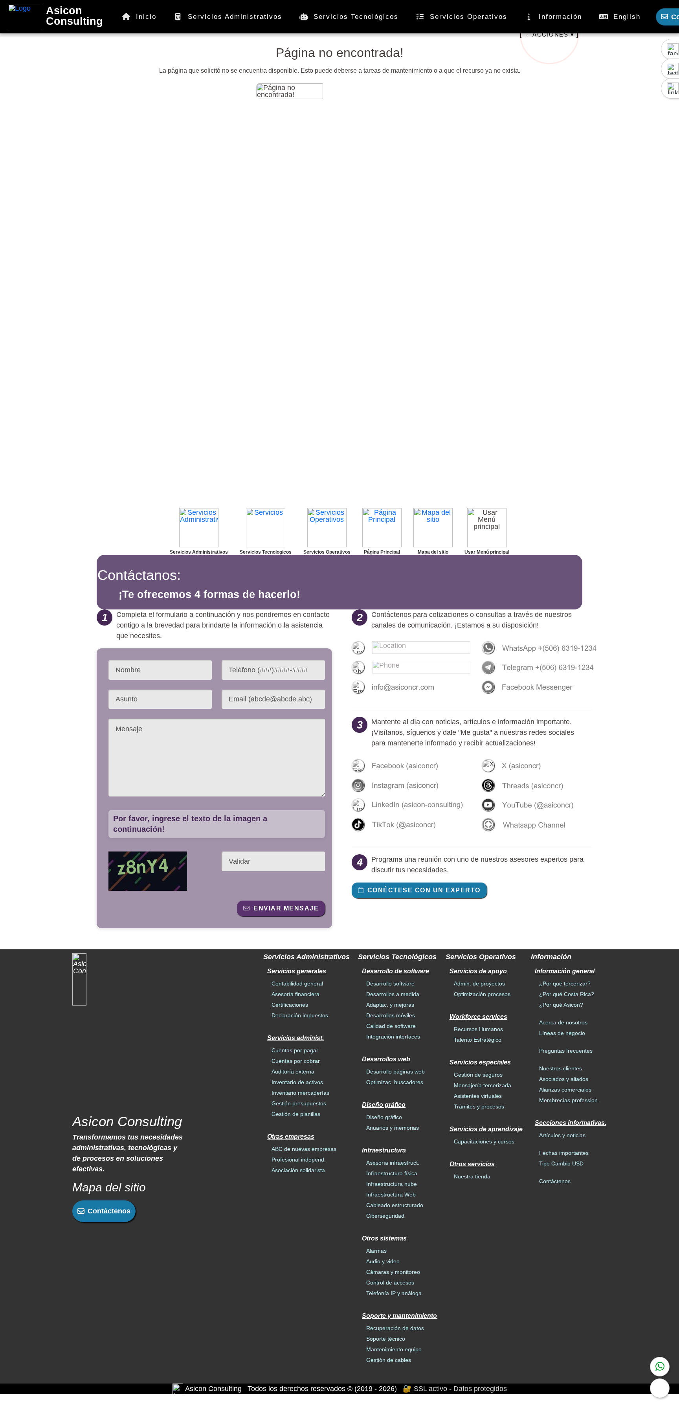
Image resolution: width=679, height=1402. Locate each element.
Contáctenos (109, 1211)
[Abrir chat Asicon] (660, 1388)
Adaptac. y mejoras (390, 1005)
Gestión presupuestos (299, 1103)
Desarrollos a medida (392, 994)
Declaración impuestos (300, 1015)
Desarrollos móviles (390, 1015)
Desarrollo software (390, 983)
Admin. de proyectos (479, 983)
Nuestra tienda (472, 1176)
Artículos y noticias (562, 1135)
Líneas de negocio (562, 1033)
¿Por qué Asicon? (561, 1005)
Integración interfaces (393, 1036)
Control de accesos (390, 1282)
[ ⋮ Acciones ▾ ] (549, 34)
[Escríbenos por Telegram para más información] (541, 667)
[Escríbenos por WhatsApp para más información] (660, 1366)
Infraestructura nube (391, 1184)
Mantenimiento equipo (394, 1349)
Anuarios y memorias (392, 1128)
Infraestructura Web (391, 1194)
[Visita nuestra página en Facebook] (411, 765)
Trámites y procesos (479, 1106)
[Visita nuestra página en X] (541, 765)
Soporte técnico (385, 1339)
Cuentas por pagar (295, 1050)
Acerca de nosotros (563, 1022)
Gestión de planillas (296, 1114)
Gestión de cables (388, 1360)
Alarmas (376, 1251)
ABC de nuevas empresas (304, 1149)
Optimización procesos (482, 994)
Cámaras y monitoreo (393, 1272)
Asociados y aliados (563, 1079)
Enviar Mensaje (286, 908)
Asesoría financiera (295, 994)
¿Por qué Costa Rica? (566, 994)
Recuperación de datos (395, 1328)
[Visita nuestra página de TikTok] (411, 824)
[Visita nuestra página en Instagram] (411, 785)
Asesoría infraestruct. (392, 1163)
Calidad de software (391, 1026)
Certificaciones (290, 1005)
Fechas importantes (564, 1153)
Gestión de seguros (478, 1075)
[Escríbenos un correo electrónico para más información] (411, 687)
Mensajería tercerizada (482, 1085)
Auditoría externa (293, 1071)
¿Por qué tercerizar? (565, 983)
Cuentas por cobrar (296, 1061)
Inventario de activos (297, 1082)
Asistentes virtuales (478, 1096)
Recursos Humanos (478, 1029)
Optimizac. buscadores (394, 1082)
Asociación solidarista (298, 1170)
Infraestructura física (391, 1173)
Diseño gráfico (384, 1117)
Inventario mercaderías (300, 1093)
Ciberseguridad (385, 1216)
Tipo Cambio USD (561, 1163)
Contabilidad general (297, 983)
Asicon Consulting (74, 16)
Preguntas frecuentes (566, 1051)
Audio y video (383, 1261)
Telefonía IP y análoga (394, 1293)
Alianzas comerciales (565, 1089)
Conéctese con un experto (424, 890)
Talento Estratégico (477, 1040)
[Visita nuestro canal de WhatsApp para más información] (541, 824)
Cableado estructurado (394, 1205)
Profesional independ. (299, 1159)
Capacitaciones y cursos (484, 1141)
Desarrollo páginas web (395, 1071)
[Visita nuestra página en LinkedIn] (411, 805)
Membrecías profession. (569, 1100)
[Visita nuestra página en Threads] (541, 785)
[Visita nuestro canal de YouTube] (541, 805)
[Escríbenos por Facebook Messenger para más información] (541, 687)
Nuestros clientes (560, 1068)
